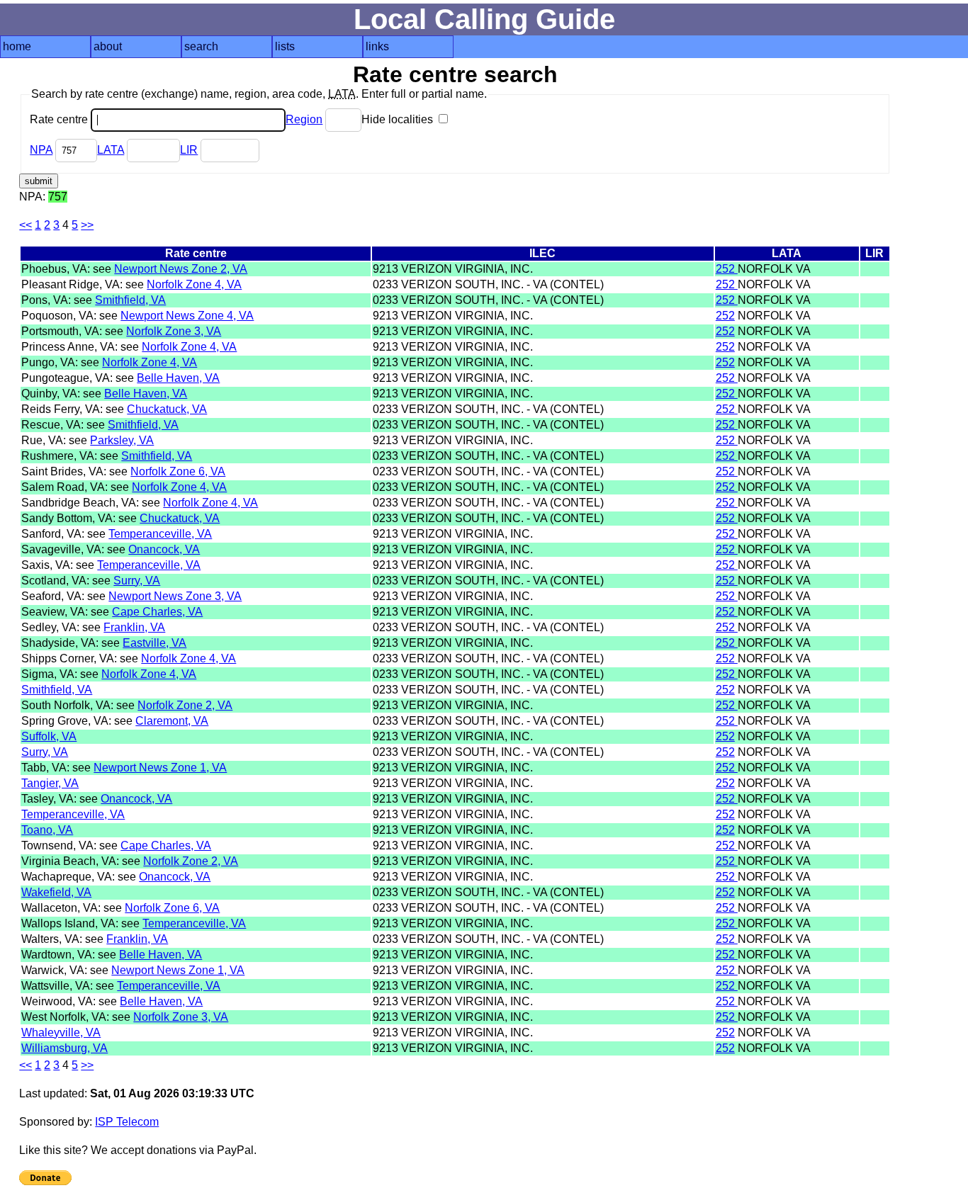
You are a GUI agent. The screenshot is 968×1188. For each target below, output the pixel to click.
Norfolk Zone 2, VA (184, 705)
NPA (41, 150)
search (201, 46)
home (17, 46)
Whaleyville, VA (61, 1032)
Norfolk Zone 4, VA (194, 284)
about (108, 46)
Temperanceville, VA (160, 534)
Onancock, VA (164, 549)
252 (727, 269)
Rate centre (60, 119)
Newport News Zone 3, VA (175, 596)
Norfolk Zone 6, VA (177, 471)
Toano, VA (47, 830)
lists (285, 46)
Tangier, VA (50, 783)
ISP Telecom (127, 1122)
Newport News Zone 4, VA (187, 316)
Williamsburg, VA (64, 1048)
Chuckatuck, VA (167, 409)
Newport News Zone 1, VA (160, 768)
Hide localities (398, 119)
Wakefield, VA (56, 892)
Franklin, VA (134, 627)
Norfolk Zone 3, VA (173, 331)
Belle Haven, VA (178, 378)
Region (304, 119)
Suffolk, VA (49, 736)
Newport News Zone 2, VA (180, 269)
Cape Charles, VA (157, 612)
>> (87, 225)
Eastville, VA (154, 643)
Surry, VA (136, 581)
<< (25, 225)
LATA (110, 150)
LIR (189, 150)
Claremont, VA (171, 721)
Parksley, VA (122, 440)
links (377, 46)
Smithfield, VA (130, 300)
